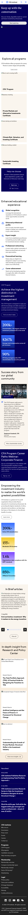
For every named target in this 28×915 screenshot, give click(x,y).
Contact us (4, 841)
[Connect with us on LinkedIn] (5, 900)
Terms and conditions (7, 882)
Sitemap (3, 890)
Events (3, 835)
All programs (5, 850)
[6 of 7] (18, 629)
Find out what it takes (9, 315)
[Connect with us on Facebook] (18, 900)
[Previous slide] (3, 629)
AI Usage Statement (7, 885)
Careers (3, 838)
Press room (4, 833)
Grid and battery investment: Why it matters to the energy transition (13, 618)
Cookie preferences (7, 893)
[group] (14, 609)
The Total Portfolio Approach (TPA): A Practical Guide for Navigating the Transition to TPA (13, 681)
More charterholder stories (14, 443)
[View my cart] (26, 2)
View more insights (13, 757)
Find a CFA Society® (7, 870)
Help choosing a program (8, 855)
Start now (14, 185)
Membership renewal (7, 867)
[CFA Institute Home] (12, 2)
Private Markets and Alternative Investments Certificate (11, 113)
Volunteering (5, 873)
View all (14, 636)
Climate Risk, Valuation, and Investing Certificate (13, 138)
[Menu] (2, 2)
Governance (4, 830)
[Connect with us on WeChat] (22, 900)
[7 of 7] (20, 629)
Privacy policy (5, 880)
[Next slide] (25, 629)
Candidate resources (7, 853)
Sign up (5, 476)
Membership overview (7, 862)
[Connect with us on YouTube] (14, 900)
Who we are (4, 827)
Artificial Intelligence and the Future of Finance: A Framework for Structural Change (13, 713)
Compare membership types (9, 865)
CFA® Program (8, 89)
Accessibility (4, 888)
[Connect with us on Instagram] (9, 900)
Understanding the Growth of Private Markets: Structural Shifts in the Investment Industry (13, 746)
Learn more (14, 69)
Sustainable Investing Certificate (11, 162)
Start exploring (14, 23)
